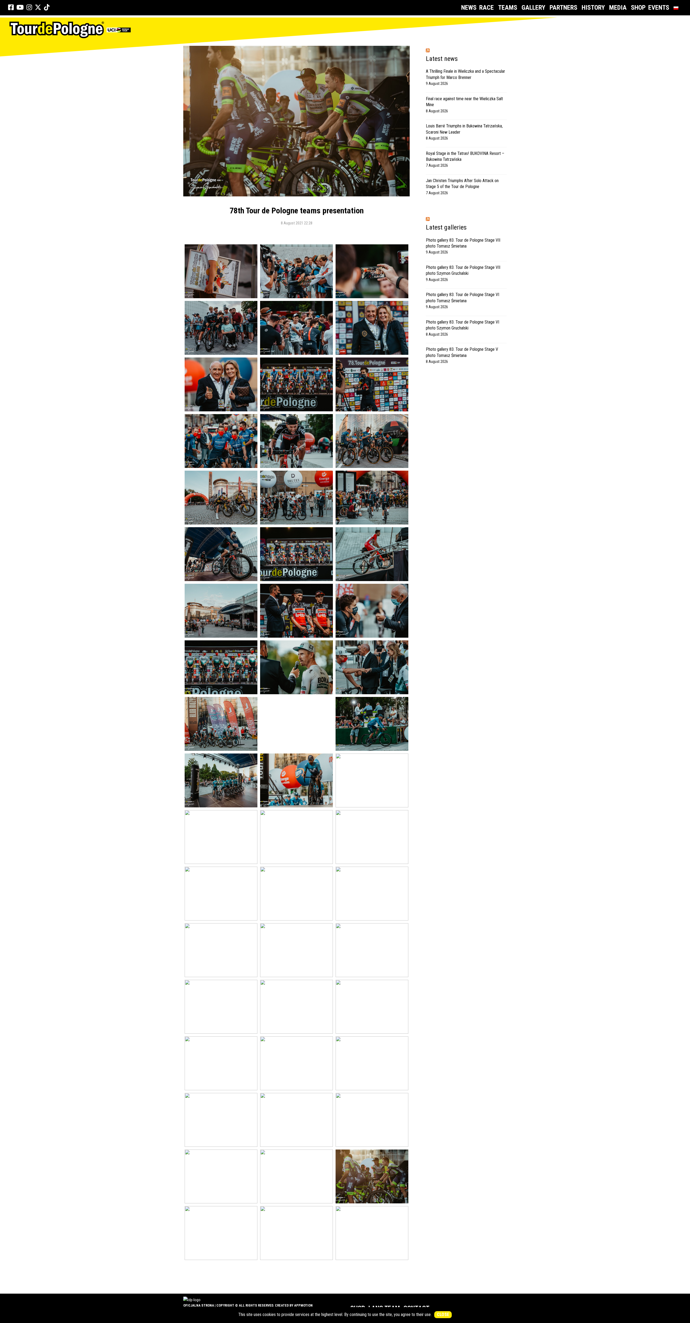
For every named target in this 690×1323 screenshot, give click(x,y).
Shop (638, 7)
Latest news (442, 58)
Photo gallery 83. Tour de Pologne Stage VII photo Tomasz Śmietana (463, 243)
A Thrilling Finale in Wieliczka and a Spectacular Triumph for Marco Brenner (465, 74)
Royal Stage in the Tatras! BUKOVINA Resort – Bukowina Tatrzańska (465, 156)
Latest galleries (446, 227)
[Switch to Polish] (677, 7)
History (593, 7)
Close (443, 1314)
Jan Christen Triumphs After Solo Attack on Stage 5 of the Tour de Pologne (462, 183)
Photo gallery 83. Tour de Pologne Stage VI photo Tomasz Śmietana (462, 297)
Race (486, 7)
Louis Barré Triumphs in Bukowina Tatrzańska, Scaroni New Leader (464, 128)
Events (658, 7)
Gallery (533, 7)
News (469, 7)
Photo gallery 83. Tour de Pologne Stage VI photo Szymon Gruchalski (462, 325)
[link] (11, 7)
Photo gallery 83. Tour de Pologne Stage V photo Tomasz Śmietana (462, 352)
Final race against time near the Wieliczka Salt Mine (464, 101)
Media (618, 7)
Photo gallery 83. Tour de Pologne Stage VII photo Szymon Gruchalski (463, 270)
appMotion (303, 1305)
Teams (507, 7)
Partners (563, 7)
